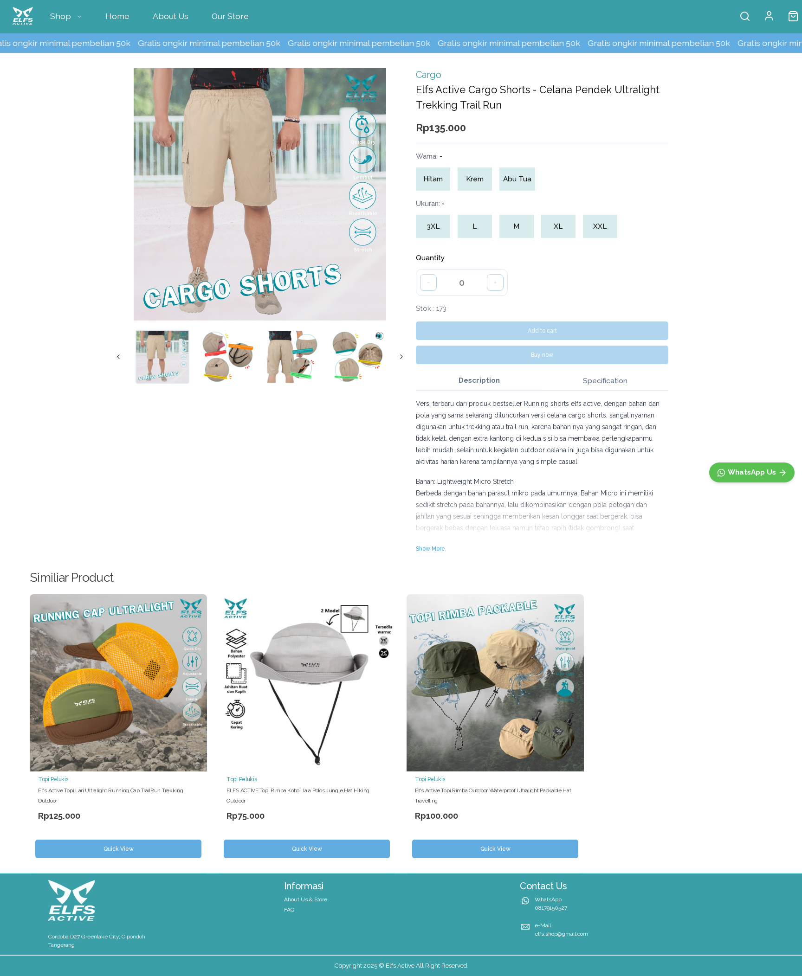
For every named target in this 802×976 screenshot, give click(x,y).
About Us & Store (305, 899)
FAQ (289, 909)
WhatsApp (548, 899)
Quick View (118, 849)
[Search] (745, 16)
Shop (60, 16)
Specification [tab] (605, 381)
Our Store (230, 16)
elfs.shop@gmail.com (561, 934)
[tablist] (542, 381)
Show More (430, 549)
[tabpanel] (542, 475)
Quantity (430, 258)
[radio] (433, 179)
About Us (170, 16)
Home (117, 16)
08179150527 (551, 908)
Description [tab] (479, 380)
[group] (478, 179)
